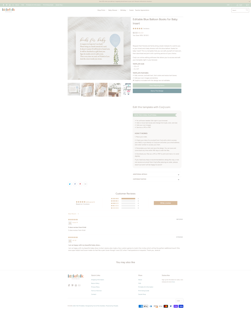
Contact (93, 294)
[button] (137, 28)
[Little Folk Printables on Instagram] (10, 5)
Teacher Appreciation (142, 10)
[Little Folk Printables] (8, 10)
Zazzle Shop (59, 5)
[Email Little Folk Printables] (13, 5)
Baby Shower (113, 10)
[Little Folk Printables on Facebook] (3, 5)
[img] (73, 219)
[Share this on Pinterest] (80, 184)
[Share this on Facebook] (75, 184)
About (17, 5)
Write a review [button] (165, 203)
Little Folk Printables (79, 306)
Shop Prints (101, 10)
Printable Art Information (33, 5)
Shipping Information (97, 280)
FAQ (22, 5)
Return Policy (95, 283)
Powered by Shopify (112, 306)
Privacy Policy (95, 287)
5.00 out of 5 (90, 202)
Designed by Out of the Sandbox (95, 306)
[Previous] (69, 48)
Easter (131, 10)
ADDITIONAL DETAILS (140, 174)
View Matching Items (157, 85)
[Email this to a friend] (85, 184)
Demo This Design (157, 91)
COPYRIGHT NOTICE (139, 179)
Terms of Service (96, 291)
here (173, 282)
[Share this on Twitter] (70, 184)
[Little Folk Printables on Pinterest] (6, 5)
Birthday (123, 10)
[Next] (129, 48)
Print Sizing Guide (48, 5)
